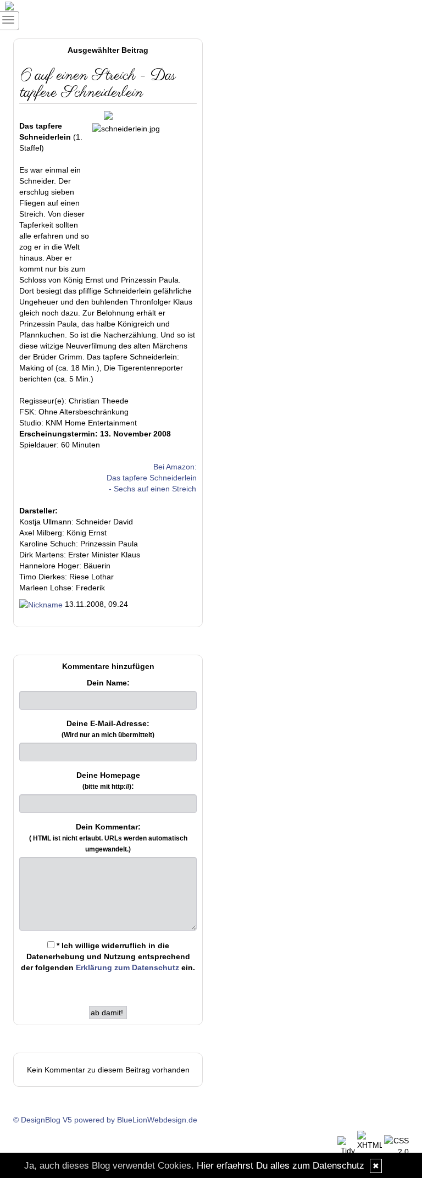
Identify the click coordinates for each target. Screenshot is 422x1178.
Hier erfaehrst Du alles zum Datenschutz (280, 1165)
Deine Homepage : (108, 780)
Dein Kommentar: (108, 837)
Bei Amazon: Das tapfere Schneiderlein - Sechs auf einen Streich (152, 477)
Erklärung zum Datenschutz (127, 967)
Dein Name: (108, 682)
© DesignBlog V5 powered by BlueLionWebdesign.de (105, 1119)
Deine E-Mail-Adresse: (108, 729)
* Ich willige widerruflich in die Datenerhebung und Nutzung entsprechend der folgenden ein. (108, 956)
